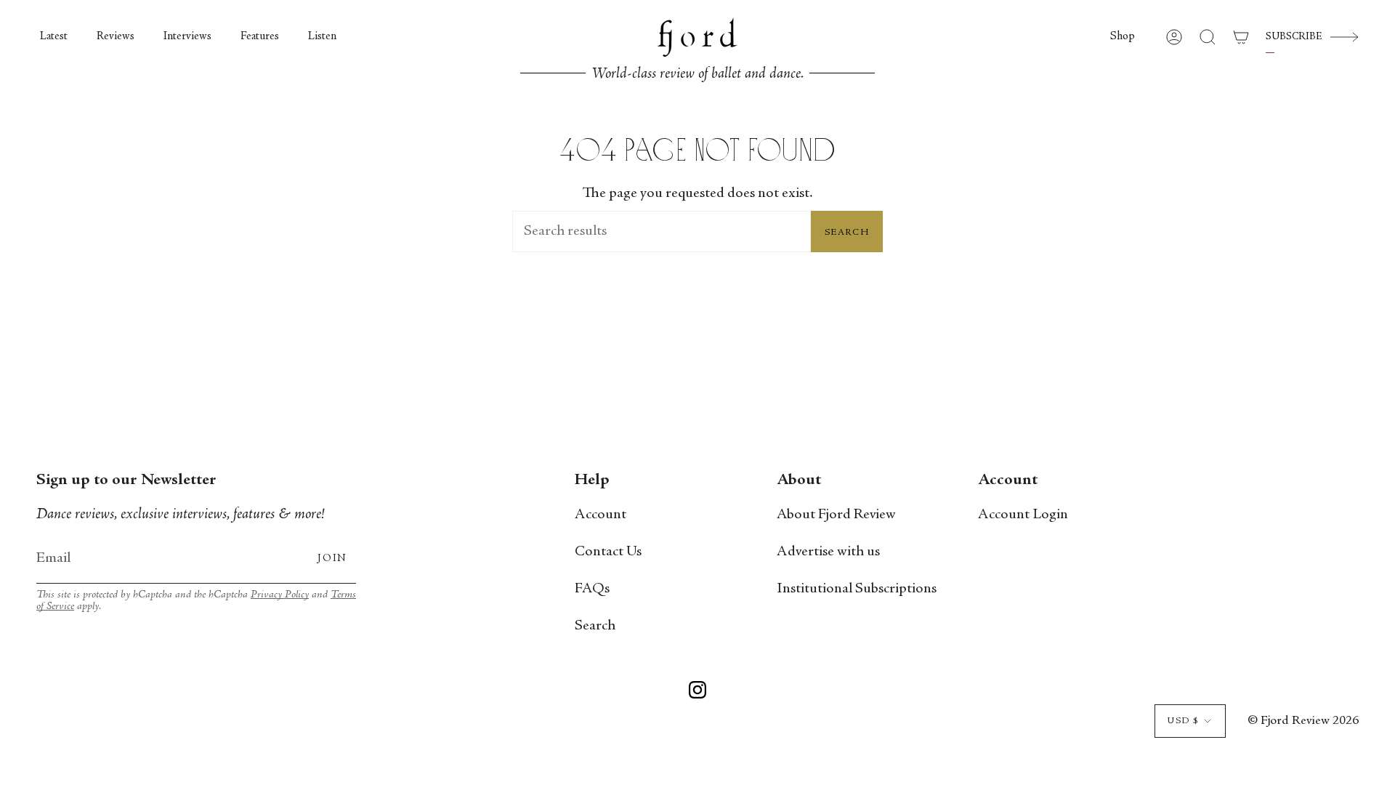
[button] (1122, 37)
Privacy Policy (280, 594)
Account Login (1023, 515)
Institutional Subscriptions (857, 589)
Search (847, 233)
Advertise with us (828, 552)
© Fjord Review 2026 (1303, 721)
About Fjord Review (836, 515)
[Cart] (1241, 37)
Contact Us (608, 552)
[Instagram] (697, 692)
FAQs (592, 589)
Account (600, 515)
